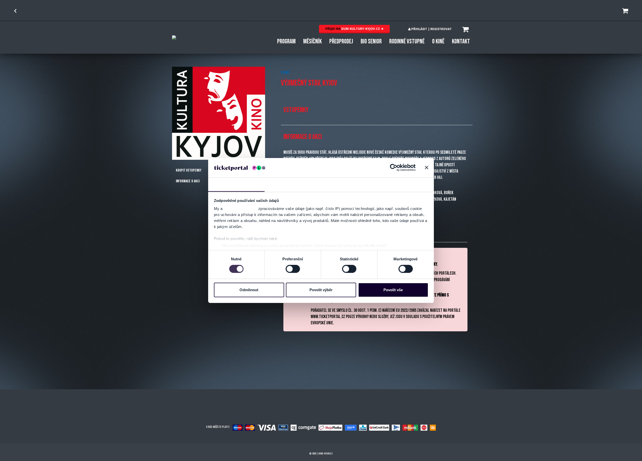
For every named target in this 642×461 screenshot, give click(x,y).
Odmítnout (248, 290)
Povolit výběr (321, 290)
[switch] (293, 269)
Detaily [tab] (293, 184)
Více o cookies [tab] (405, 184)
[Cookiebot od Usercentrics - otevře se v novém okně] (394, 167)
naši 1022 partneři (240, 208)
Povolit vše (393, 290)
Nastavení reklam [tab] (349, 184)
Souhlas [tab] (236, 184)
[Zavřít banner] (426, 167)
